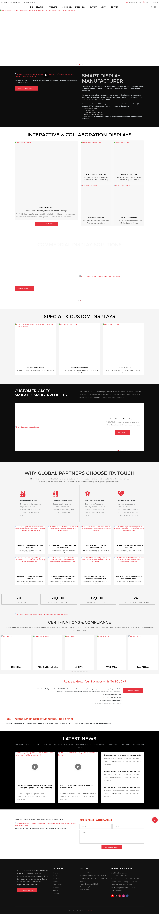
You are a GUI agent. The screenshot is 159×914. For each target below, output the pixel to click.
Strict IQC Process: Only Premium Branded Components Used (96, 578)
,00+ (58, 598)
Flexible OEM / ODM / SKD (94, 501)
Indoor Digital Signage (40, 265)
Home (55, 873)
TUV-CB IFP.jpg (111, 667)
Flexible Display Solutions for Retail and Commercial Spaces (37, 269)
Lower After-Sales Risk (28, 501)
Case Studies (57, 885)
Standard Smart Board (129, 174)
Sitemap (90, 910)
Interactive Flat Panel (46, 207)
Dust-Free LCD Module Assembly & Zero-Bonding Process (129, 578)
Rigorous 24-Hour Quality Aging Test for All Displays (62, 546)
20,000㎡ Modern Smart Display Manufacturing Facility (63, 578)
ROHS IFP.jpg (79, 667)
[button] (76, 64)
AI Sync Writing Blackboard (96, 174)
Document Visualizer (96, 218)
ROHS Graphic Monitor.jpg (48, 667)
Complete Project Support (62, 501)
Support (56, 888)
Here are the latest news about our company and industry (122, 755)
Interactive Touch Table (79, 367)
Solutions (56, 876)
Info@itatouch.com (122, 873)
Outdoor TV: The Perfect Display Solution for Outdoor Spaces (76, 787)
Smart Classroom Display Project (122, 419)
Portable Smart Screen (35, 367)
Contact (56, 893)
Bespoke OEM (58, 882)
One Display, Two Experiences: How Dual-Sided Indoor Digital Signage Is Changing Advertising (34, 787)
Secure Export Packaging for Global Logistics (30, 578)
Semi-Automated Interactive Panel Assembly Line (30, 546)
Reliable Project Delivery (127, 501)
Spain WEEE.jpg (143, 667)
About (55, 891)
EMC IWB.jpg (16, 667)
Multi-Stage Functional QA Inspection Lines (96, 546)
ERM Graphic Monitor (123, 367)
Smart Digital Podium (129, 218)
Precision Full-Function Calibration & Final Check (129, 546)
